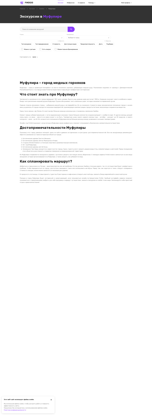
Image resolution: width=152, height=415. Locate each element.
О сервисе (81, 3)
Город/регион (70, 34)
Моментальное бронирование (68, 49)
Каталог (60, 3)
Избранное (70, 3)
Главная (22, 9)
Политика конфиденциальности (15, 410)
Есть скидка (46, 49)
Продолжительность (87, 44)
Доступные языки (70, 44)
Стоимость (56, 44)
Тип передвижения (41, 44)
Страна (22, 34)
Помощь (91, 3)
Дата (100, 44)
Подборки (109, 44)
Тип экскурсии (26, 44)
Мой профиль (125, 3)
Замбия (41, 9)
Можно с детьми (29, 49)
